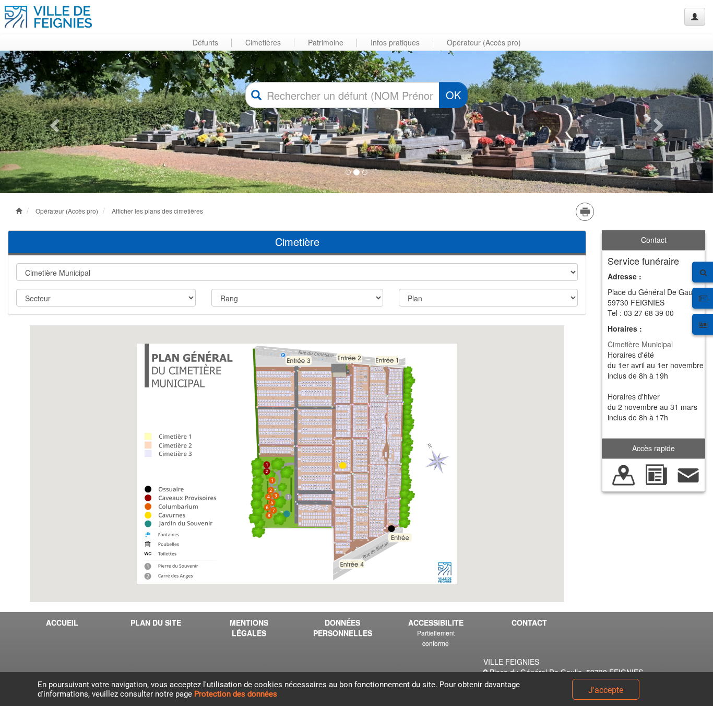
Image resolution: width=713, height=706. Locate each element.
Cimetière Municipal (640, 344)
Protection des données (235, 694)
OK (453, 94)
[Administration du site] (694, 17)
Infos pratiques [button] (395, 42)
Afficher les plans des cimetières (157, 210)
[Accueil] (48, 17)
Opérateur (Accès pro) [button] (484, 42)
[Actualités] (656, 473)
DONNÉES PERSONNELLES (342, 627)
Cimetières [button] (263, 42)
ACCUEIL (62, 622)
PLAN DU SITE (155, 622)
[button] (53, 122)
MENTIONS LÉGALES (249, 627)
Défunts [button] (205, 42)
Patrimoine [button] (325, 42)
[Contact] (688, 473)
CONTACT (529, 622)
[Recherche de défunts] (624, 473)
